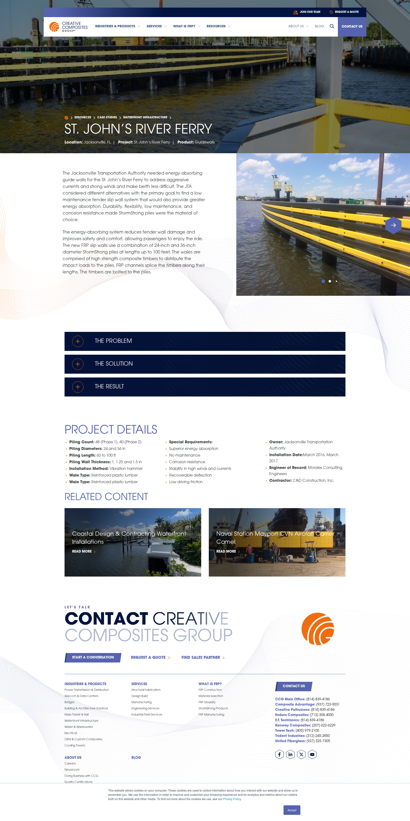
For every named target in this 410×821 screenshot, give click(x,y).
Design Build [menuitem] (139, 696)
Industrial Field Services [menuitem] (146, 714)
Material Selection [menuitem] (211, 696)
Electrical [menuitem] (71, 733)
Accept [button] (292, 810)
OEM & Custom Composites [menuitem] (83, 739)
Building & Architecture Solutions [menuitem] (86, 708)
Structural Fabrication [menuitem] (145, 690)
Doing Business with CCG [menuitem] (81, 776)
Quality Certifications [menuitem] (79, 782)
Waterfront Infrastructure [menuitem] (81, 721)
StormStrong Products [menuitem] (213, 708)
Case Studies (107, 117)
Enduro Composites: (292, 715)
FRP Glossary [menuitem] (207, 702)
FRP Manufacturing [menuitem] (211, 714)
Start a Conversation (93, 657)
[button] (393, 225)
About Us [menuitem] (73, 758)
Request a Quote (148, 658)
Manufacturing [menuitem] (141, 702)
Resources (83, 117)
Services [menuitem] (139, 684)
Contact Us (352, 26)
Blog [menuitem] (136, 758)
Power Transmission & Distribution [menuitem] (87, 690)
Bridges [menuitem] (70, 702)
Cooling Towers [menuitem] (75, 745)
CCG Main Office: (290, 699)
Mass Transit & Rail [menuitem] (77, 714)
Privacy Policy (232, 799)
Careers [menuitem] (70, 763)
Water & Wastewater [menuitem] (79, 727)
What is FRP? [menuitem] (210, 684)
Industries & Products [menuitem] (85, 684)
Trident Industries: (290, 736)
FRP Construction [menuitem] (210, 690)
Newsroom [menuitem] (72, 769)
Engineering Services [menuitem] (145, 708)
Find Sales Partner (201, 658)
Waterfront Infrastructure (145, 117)
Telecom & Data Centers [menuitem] (81, 696)
